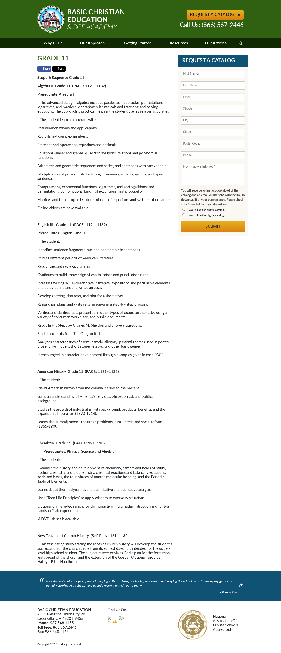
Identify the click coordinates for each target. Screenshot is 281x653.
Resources (179, 43)
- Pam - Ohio (228, 592)
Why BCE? (52, 43)
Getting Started (137, 43)
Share (46, 68)
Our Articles (216, 43)
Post (61, 68)
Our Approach (92, 43)
